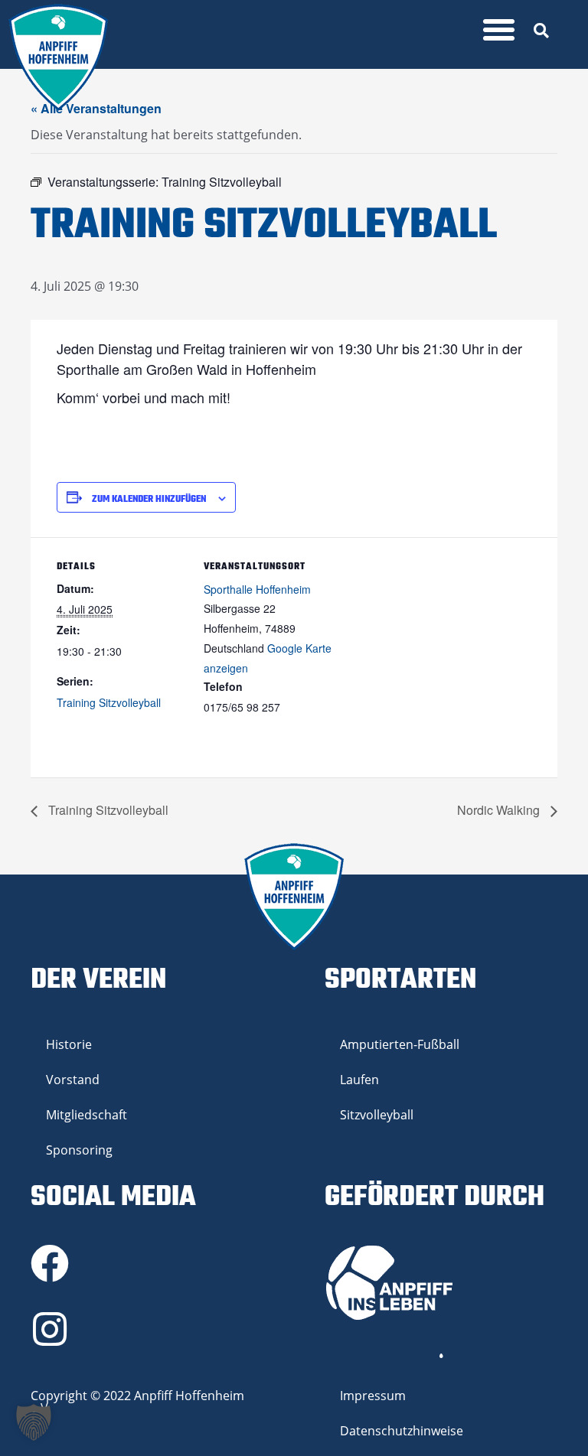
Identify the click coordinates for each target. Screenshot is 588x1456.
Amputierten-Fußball (399, 1044)
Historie (69, 1044)
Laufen (359, 1079)
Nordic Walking (500, 810)
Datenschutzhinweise (401, 1430)
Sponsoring (79, 1150)
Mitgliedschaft (86, 1114)
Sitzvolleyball (376, 1114)
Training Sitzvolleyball (109, 702)
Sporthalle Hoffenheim (257, 589)
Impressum (373, 1395)
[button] (499, 30)
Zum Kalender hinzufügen (149, 499)
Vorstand (73, 1079)
